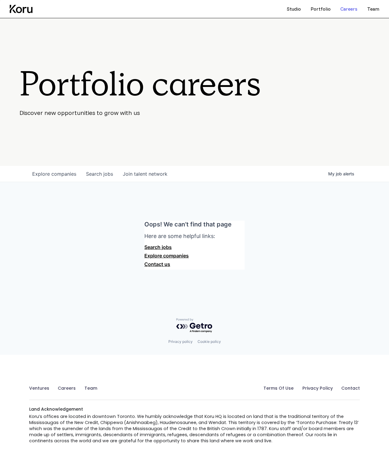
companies (54, 174)
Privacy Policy (317, 388)
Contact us (157, 264)
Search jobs (158, 247)
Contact (350, 388)
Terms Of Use (278, 388)
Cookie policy (209, 341)
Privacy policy (180, 341)
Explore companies (166, 256)
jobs (99, 174)
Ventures (39, 388)
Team (90, 388)
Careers (67, 388)
